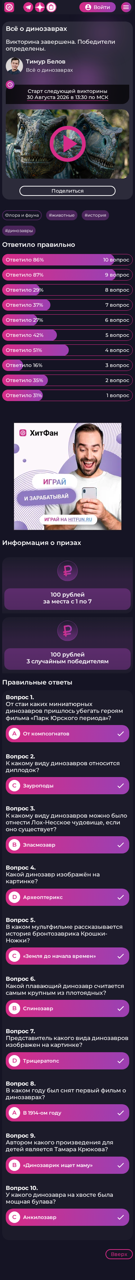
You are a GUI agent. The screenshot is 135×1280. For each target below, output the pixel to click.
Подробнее (67, 94)
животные (63, 215)
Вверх (119, 1254)
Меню (126, 7)
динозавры (20, 230)
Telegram (28, 7)
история (96, 215)
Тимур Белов (46, 61)
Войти (102, 7)
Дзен (40, 7)
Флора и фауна (22, 215)
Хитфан (9, 7)
